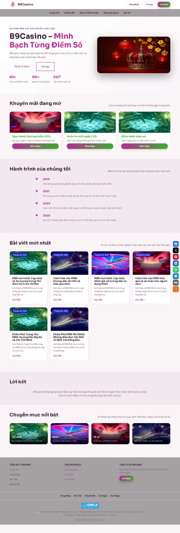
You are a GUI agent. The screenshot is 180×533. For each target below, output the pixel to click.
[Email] (176, 282)
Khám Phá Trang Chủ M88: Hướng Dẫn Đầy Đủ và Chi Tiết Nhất (27, 337)
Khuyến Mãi (15, 484)
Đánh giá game (111, 12)
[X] (176, 250)
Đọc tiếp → (17, 299)
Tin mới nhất (70, 479)
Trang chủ (54, 12)
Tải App (149, 4)
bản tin (127, 12)
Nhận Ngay (35, 146)
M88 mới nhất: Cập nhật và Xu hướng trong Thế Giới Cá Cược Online (27, 281)
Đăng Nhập (134, 4)
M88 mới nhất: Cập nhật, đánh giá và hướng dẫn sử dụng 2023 (110, 281)
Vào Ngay (126, 478)
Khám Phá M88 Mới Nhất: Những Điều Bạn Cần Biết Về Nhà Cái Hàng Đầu (69, 337)
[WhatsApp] (176, 270)
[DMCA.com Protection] (90, 505)
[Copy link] (176, 289)
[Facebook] (176, 244)
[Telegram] (176, 276)
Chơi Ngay (115, 496)
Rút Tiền (13, 479)
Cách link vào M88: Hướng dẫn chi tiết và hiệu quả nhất (66, 281)
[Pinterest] (176, 257)
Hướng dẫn (69, 12)
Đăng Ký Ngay (21, 66)
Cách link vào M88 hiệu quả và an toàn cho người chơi (151, 281)
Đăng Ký (164, 4)
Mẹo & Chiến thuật (89, 12)
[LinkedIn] (176, 263)
